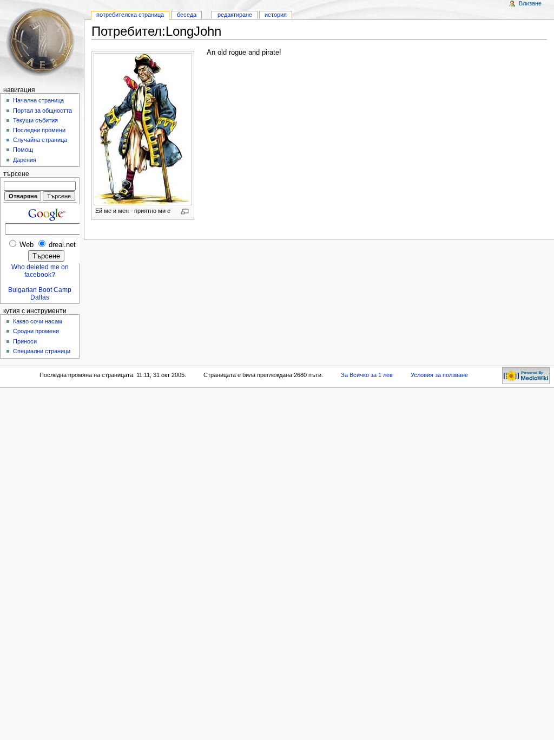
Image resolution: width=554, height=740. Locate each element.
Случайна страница (40, 140)
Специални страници (41, 351)
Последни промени (39, 130)
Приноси (25, 341)
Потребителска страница (130, 14)
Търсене (16, 174)
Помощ (23, 149)
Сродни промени (36, 331)
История (276, 14)
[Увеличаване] (185, 212)
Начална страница (38, 100)
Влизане (530, 3)
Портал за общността (42, 110)
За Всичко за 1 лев (367, 375)
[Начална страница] (42, 42)
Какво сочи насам (37, 321)
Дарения (24, 160)
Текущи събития (35, 120)
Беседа (186, 14)
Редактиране (234, 14)
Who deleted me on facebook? (40, 270)
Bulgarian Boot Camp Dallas (39, 293)
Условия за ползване (439, 375)
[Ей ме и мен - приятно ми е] (143, 128)
